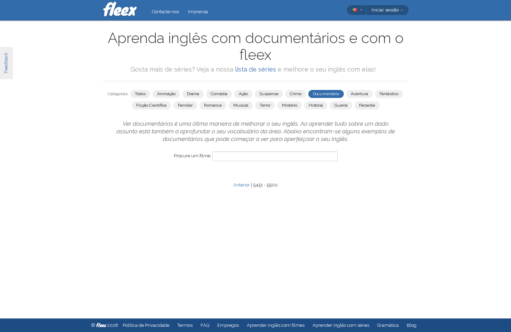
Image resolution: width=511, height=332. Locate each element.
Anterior (241, 185)
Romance (213, 105)
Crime (295, 93)
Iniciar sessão (386, 10)
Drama (193, 93)
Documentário (326, 93)
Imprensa (198, 11)
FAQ (205, 325)
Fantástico (389, 93)
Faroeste (367, 105)
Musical (240, 105)
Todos (140, 93)
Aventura (359, 93)
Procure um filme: (192, 155)
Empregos (228, 325)
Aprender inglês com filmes (276, 325)
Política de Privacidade (146, 325)
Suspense (268, 93)
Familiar (185, 105)
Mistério (289, 105)
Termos (185, 325)
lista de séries (255, 69)
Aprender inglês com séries (341, 325)
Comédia (219, 93)
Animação (166, 93)
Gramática (388, 325)
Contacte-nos (165, 11)
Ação (243, 93)
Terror (265, 105)
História (316, 105)
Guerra (341, 105)
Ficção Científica (151, 105)
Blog (411, 325)
